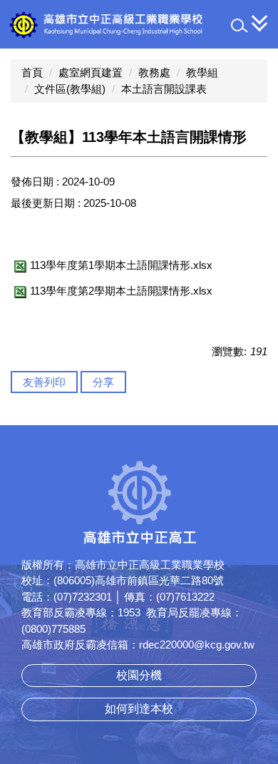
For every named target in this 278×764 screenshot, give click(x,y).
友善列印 (44, 382)
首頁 (32, 72)
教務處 (154, 72)
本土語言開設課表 (164, 89)
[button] (239, 25)
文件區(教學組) (69, 89)
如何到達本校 (139, 709)
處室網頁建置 (90, 72)
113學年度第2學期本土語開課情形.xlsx (121, 291)
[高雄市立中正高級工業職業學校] (139, 24)
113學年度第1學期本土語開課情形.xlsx (121, 265)
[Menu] (260, 23)
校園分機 (139, 675)
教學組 (202, 72)
